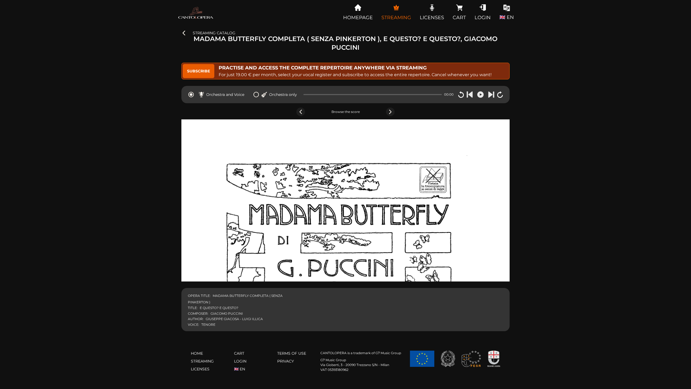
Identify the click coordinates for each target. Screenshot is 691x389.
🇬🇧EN (239, 369)
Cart (239, 353)
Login (240, 361)
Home (197, 353)
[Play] (480, 94)
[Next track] (491, 94)
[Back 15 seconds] (461, 94)
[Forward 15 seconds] (500, 94)
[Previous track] (469, 94)
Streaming (202, 361)
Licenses (200, 369)
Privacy (285, 361)
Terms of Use (291, 353)
